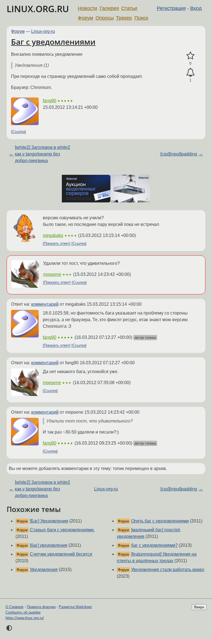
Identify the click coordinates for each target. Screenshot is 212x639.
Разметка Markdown (75, 607)
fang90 (49, 100)
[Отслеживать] (190, 73)
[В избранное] (190, 56)
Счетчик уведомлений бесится (61, 554)
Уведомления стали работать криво (167, 569)
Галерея (109, 8)
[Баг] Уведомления (49, 521)
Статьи (129, 8)
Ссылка (18, 132)
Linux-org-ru (43, 31)
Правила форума (41, 607)
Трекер (124, 18)
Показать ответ (56, 244)
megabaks (53, 235)
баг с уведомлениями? (154, 545)
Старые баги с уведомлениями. (62, 529)
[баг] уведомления (48, 545)
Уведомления (44, 569)
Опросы (105, 18)
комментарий (45, 304)
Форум (85, 18)
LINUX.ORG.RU (38, 9)
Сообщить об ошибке (23, 612)
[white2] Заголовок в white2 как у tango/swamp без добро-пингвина (42, 154)
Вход (196, 8)
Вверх (199, 607)
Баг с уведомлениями (53, 41)
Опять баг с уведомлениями (160, 521)
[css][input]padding (178, 154)
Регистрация (171, 8)
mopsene (52, 274)
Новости (87, 8)
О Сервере (14, 607)
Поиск (141, 18)
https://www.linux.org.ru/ (25, 618)
